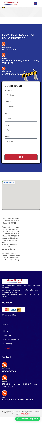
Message (7, 136)
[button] (35, 3)
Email (6, 113)
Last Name (8, 102)
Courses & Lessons (11, 339)
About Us (7, 335)
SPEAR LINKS (25, 414)
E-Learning (8, 344)
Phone (7, 125)
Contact (7, 348)
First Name (8, 90)
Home (6, 331)
